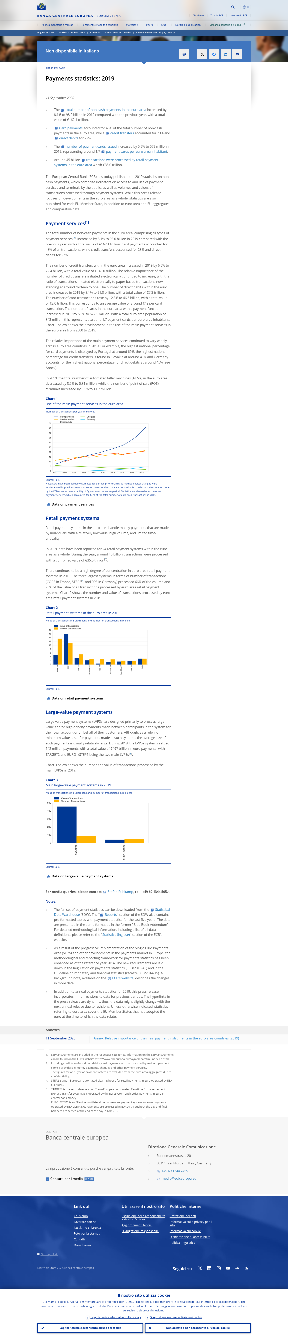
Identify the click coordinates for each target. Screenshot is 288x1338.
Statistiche (132, 25)
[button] (239, 7)
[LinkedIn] (209, 1268)
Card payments (71, 128)
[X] (200, 1268)
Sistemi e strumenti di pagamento (155, 33)
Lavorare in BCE (238, 16)
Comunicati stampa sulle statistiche (110, 33)
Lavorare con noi (85, 1222)
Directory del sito (49, 1254)
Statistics (109, 935)
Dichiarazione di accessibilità (190, 1237)
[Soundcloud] (237, 1268)
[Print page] (184, 54)
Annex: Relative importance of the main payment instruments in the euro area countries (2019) (166, 1038)
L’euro (149, 25)
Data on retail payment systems (78, 698)
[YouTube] (228, 1268)
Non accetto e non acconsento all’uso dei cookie (198, 1328)
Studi (164, 25)
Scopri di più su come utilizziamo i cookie (176, 1317)
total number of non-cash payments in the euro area (106, 110)
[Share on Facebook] (214, 54)
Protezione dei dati (183, 1216)
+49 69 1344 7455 (175, 1171)
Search (233, 7)
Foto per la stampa (87, 1233)
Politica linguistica (182, 1242)
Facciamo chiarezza (87, 1227)
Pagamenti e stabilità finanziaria (100, 25)
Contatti (79, 1239)
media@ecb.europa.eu (179, 1178)
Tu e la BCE (216, 16)
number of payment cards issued (91, 147)
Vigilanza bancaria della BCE (226, 25)
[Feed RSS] (247, 1268)
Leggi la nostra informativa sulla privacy (115, 1317)
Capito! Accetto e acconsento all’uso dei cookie (90, 1328)
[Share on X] (202, 54)
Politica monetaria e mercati (57, 25)
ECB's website (123, 978)
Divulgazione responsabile (140, 1231)
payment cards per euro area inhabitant (136, 152)
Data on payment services (73, 504)
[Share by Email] (237, 54)
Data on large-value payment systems (82, 876)
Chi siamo (198, 16)
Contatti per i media (66, 1179)
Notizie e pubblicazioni (188, 25)
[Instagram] (219, 1268)
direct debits (68, 138)
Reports (111, 915)
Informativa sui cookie (185, 1231)
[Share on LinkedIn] (226, 54)
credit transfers (122, 133)
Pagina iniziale (45, 33)
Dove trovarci (83, 1245)
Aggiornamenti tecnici (137, 1225)
